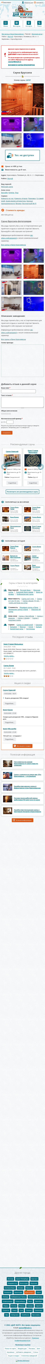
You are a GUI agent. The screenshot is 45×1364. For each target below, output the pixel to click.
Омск (30, 1301)
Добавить (40, 3)
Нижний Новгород (35, 1297)
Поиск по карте (10, 1348)
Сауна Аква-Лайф (14, 508)
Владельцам (28, 3)
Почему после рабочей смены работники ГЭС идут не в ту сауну (27, 799)
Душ (16, 192)
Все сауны (16, 26)
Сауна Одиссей (12, 451)
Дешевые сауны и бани (29, 607)
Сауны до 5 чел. (28, 599)
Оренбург (38, 1301)
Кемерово (8, 1292)
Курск (39, 1292)
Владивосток (12, 1283)
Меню (5, 26)
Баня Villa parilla (9, 729)
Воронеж (34, 1283)
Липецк (5, 1297)
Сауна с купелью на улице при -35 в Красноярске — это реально (27, 775)
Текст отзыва (7, 395)
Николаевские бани (15, 527)
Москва (10, 1279)
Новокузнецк (7, 1301)
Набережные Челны (18, 1297)
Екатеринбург (10, 1288)
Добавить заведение (23, 1352)
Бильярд (13, 627)
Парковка (32, 198)
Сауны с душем (24, 618)
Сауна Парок (14, 566)
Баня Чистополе (36, 566)
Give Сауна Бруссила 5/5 (10, 413)
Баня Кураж (14, 517)
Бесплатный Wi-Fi (29, 203)
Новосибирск (20, 1301)
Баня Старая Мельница (33, 451)
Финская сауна (37, 34)
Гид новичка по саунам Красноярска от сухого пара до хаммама (26, 763)
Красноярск (29, 1292)
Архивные (10, 1352)
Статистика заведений (29, 1356)
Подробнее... (9, 703)
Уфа (6, 1315)
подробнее (12, 483)
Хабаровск (15, 1315)
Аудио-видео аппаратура (16, 201)
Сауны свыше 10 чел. (31, 601)
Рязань (21, 1306)
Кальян (39, 627)
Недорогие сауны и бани (18, 609)
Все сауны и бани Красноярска (13, 34)
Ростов (13, 1306)
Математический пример (11, 419)
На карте (29, 26)
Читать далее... (9, 656)
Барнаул (34, 1279)
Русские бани (25, 590)
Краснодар (18, 1292)
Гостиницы (30, 629)
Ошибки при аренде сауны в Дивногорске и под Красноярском (27, 787)
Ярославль (36, 1315)
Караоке (39, 625)
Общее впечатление (9, 411)
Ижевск (20, 1288)
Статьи (35, 1352)
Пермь (5, 1306)
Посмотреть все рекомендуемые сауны (22, 492)
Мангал (23, 627)
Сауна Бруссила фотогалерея (16, 221)
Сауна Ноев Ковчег (36, 508)
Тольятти (6, 1310)
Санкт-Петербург (22, 1279)
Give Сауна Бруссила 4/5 (8, 413)
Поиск (39, 26)
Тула (21, 1310)
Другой (10, 36)
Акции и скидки (13, 1356)
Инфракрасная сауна (25, 594)
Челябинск (25, 1315)
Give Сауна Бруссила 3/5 (6, 413)
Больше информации (24, 820)
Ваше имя (5, 388)
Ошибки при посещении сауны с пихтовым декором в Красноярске (27, 811)
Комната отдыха (20, 198)
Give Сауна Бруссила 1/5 (2, 413)
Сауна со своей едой (25, 625)
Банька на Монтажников (15, 556)
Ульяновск (38, 1310)
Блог (38, 1348)
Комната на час (7, 198)
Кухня (30, 627)
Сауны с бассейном (26, 616)
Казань (37, 1288)
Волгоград (24, 1283)
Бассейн (4, 192)
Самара (30, 1306)
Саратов (39, 1306)
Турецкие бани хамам (24, 592)
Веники (18, 203)
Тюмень (29, 1310)
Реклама (32, 1348)
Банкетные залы (16, 629)
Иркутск (29, 1288)
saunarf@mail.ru (14, 62)
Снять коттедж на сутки (18, 603)
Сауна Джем (36, 517)
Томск (14, 1310)
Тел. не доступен (24, 155)
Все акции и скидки (24, 746)
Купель (11, 192)
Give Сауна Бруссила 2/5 (4, 413)
